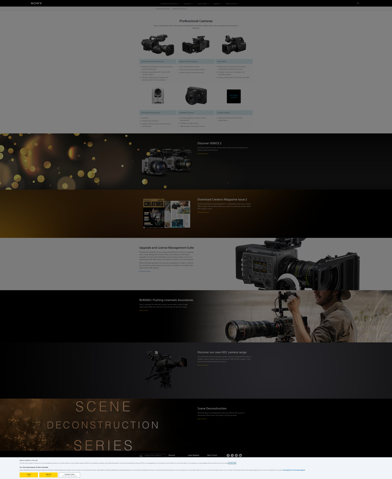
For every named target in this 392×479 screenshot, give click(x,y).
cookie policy (232, 463)
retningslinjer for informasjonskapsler (294, 470)
